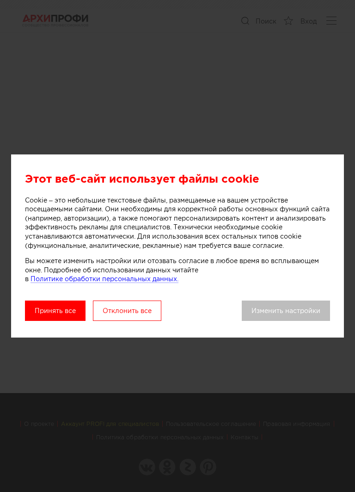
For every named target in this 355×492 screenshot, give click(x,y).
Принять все (55, 310)
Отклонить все (127, 310)
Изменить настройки (285, 310)
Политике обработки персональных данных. (104, 279)
